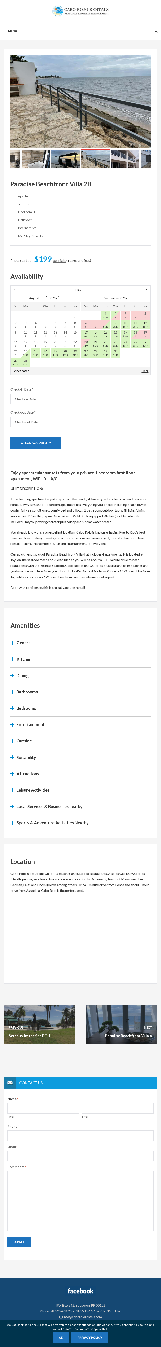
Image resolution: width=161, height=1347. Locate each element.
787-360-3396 (110, 1311)
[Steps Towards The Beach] (80, 101)
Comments (16, 1167)
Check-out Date (23, 412)
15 (106, 334)
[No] (156, 1333)
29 (75, 352)
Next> (129, 290)
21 (96, 343)
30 (16, 362)
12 (146, 324)
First (10, 1117)
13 (86, 334)
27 (56, 352)
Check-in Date (21, 389)
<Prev (32, 290)
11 (136, 324)
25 (36, 352)
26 (46, 352)
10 (126, 324)
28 (66, 352)
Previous (12, 158)
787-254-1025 (61, 1311)
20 (86, 343)
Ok (61, 1337)
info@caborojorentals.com (82, 1317)
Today (77, 289)
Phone (13, 1126)
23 (116, 343)
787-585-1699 (85, 1311)
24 (26, 352)
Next (148, 158)
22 (106, 343)
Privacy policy (90, 1337)
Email (12, 1146)
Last (85, 1117)
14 (96, 334)
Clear (144, 371)
